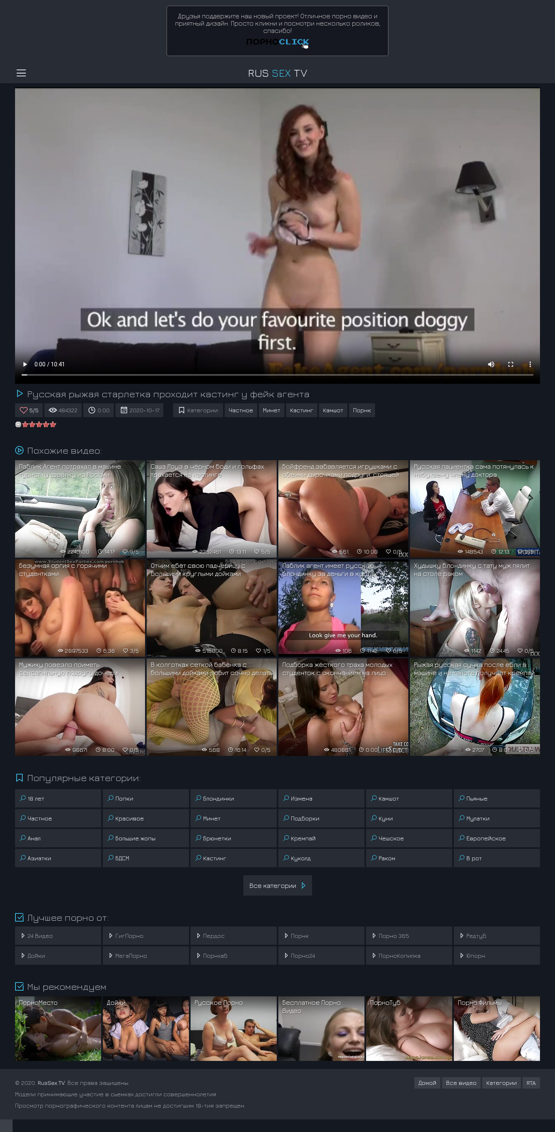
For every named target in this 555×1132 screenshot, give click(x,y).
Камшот (333, 410)
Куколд (301, 858)
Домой (427, 1082)
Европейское (486, 838)
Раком (387, 858)
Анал (34, 838)
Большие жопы (135, 838)
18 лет (36, 798)
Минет (271, 410)
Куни (386, 818)
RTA (531, 1082)
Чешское (391, 838)
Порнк (362, 410)
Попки (124, 798)
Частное (241, 410)
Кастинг (301, 410)
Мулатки (478, 818)
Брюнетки (217, 838)
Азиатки (39, 858)
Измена (301, 798)
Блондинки (218, 798)
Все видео (461, 1082)
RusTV (277, 73)
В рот (474, 858)
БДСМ (122, 858)
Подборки (305, 818)
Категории (501, 1082)
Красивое (129, 818)
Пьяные (477, 798)
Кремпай (303, 838)
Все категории (272, 885)
